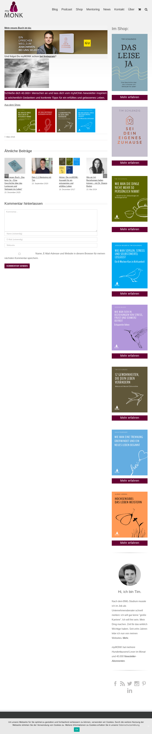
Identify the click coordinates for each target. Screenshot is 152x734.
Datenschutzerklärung (129, 725)
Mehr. (126, 638)
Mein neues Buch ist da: (17, 28)
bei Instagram (47, 56)
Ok (76, 729)
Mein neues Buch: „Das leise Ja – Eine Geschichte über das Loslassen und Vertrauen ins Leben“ (14, 183)
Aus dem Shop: (12, 105)
